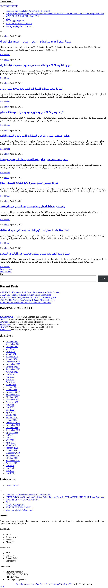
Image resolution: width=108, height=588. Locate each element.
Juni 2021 (10, 437)
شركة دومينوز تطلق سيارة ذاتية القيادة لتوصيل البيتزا (29, 182)
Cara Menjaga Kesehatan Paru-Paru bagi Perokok (28, 11)
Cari (2, 274)
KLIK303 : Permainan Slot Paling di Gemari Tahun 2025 (25, 302)
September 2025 (13, 344)
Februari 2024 (12, 356)
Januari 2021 (11, 450)
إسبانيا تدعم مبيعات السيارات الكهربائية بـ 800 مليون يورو (31, 88)
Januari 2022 (11, 420)
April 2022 (10, 412)
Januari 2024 (11, 359)
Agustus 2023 (12, 372)
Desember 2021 (13, 422)
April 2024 (10, 351)
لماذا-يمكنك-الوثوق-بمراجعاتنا (19, 26)
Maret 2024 (11, 354)
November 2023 (13, 364)
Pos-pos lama (6, 269)
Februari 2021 (12, 448)
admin (6, 36)
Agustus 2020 (12, 463)
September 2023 (13, 369)
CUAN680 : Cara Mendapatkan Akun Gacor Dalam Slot (25, 295)
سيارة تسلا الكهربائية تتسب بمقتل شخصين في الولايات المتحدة (35, 253)
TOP (2, 586)
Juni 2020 (10, 468)
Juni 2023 (10, 377)
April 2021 (10, 443)
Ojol (8, 18)
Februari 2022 (12, 417)
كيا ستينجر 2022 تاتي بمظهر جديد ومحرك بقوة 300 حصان (32, 112)
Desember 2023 (13, 361)
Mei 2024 (10, 349)
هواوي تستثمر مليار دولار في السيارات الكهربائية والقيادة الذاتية (35, 135)
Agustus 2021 (12, 432)
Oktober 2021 (12, 427)
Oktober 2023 (12, 367)
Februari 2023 (12, 387)
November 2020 (13, 455)
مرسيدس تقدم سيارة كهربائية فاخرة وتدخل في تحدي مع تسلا (34, 159)
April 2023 (10, 382)
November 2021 (13, 425)
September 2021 (13, 430)
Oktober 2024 (12, 346)
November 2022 (13, 394)
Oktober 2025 (12, 341)
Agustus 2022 (12, 402)
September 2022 (13, 399)
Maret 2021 (11, 445)
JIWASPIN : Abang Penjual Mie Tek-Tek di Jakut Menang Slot (28, 297)
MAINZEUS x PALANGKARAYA (22, 16)
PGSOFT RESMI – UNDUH (19, 23)
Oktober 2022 (12, 397)
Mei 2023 (10, 379)
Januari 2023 (11, 389)
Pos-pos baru (6, 271)
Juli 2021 (10, 435)
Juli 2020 (10, 465)
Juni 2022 (10, 407)
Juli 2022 (10, 405)
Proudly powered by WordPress (30, 584)
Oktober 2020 (12, 458)
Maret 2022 (11, 415)
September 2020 (13, 460)
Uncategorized (12, 485)
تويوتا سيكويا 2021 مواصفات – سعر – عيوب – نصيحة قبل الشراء (35, 41)
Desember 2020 (13, 453)
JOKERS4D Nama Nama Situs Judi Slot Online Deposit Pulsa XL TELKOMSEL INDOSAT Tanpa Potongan (55, 13)
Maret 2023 (11, 384)
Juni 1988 (10, 473)
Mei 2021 (10, 440)
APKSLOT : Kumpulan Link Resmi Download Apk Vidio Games (29, 292)
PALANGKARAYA (15, 21)
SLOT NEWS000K (9, 6)
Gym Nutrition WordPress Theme (61, 584)
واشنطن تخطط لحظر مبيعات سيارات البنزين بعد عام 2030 (32, 206)
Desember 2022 (13, 392)
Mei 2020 (10, 470)
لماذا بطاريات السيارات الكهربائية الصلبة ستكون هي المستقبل (34, 230)
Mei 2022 (10, 410)
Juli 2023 (10, 374)
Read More (5, 54)
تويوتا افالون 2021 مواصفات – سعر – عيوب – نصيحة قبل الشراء (35, 65)
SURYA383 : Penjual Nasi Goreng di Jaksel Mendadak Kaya (27, 300)
